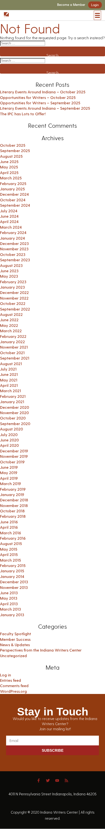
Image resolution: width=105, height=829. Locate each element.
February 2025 (13, 183)
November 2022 (14, 298)
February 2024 (13, 232)
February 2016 (13, 538)
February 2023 (13, 281)
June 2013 (9, 592)
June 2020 (9, 440)
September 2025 (15, 150)
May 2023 (9, 276)
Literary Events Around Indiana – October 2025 (42, 91)
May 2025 (9, 167)
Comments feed (14, 685)
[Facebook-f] (39, 780)
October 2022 (12, 303)
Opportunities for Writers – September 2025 (40, 102)
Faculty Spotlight (15, 633)
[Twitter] (48, 780)
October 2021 (12, 352)
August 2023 (11, 265)
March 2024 (11, 227)
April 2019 (9, 478)
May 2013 (8, 598)
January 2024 (12, 238)
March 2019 (10, 483)
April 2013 (9, 603)
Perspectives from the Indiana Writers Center (41, 650)
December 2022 (14, 292)
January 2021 (12, 401)
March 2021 (10, 390)
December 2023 (14, 243)
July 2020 (9, 434)
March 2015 (10, 560)
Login (95, 5)
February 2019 (13, 489)
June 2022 (9, 319)
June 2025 (9, 161)
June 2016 (9, 521)
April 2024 (9, 221)
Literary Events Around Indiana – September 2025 (45, 108)
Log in (5, 675)
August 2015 (11, 543)
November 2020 (14, 412)
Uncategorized (13, 655)
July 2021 (8, 369)
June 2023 (9, 270)
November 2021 (14, 347)
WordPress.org (13, 691)
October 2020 (13, 418)
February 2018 (13, 516)
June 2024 (9, 216)
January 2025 (12, 188)
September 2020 (15, 423)
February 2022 (13, 336)
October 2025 (12, 145)
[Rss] (66, 780)
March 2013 (10, 609)
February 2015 (13, 565)
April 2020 (9, 445)
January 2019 (12, 494)
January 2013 (12, 614)
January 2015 (12, 570)
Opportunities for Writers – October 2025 (38, 97)
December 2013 (14, 581)
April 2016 (9, 527)
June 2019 (9, 467)
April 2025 (9, 172)
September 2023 (15, 259)
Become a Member (71, 5)
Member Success (15, 639)
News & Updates (15, 644)
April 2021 (9, 385)
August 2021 (11, 363)
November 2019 (14, 456)
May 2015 (8, 549)
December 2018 (14, 499)
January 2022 (12, 341)
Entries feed (10, 680)
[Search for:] (52, 43)
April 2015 (9, 554)
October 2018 (12, 510)
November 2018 (14, 505)
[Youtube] (57, 780)
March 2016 (10, 532)
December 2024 (14, 194)
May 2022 (9, 325)
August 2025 (11, 156)
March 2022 (11, 330)
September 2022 (15, 309)
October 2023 (12, 254)
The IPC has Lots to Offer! (23, 113)
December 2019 (14, 451)
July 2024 (8, 210)
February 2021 (13, 396)
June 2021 (9, 374)
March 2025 (11, 178)
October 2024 (12, 199)
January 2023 (12, 287)
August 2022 (11, 314)
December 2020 (14, 407)
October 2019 (12, 461)
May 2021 (8, 380)
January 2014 (12, 576)
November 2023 (14, 248)
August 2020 (11, 429)
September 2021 (14, 358)
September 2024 (15, 205)
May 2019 (8, 472)
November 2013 (14, 587)
